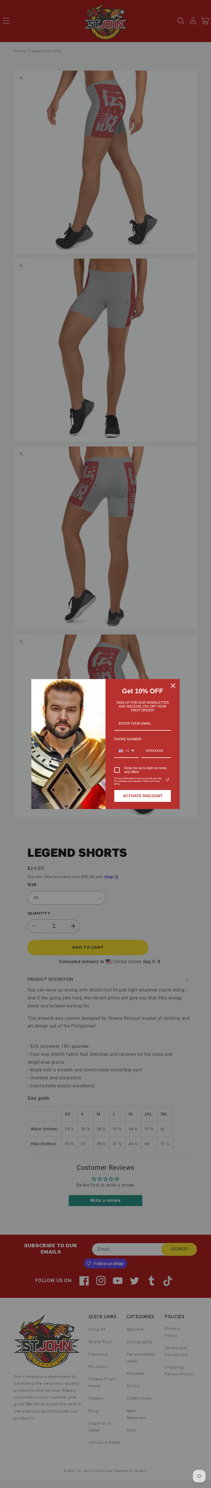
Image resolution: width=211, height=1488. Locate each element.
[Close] (173, 685)
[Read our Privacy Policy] (167, 779)
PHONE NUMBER (127, 739)
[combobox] (126, 751)
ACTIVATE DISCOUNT (143, 796)
